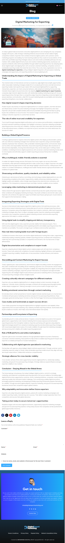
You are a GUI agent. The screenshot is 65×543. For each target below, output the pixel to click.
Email (35, 447)
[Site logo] (32, 5)
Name (3, 447)
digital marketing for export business (48, 91)
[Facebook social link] (2, 415)
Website (3, 454)
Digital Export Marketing (28, 25)
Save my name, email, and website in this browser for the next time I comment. (27, 461)
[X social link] (6, 415)
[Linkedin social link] (14, 415)
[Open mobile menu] (2, 5)
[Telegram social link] (18, 415)
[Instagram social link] (33, 509)
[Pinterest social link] (10, 415)
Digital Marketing (32, 18)
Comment (4, 428)
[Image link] (32, 527)
